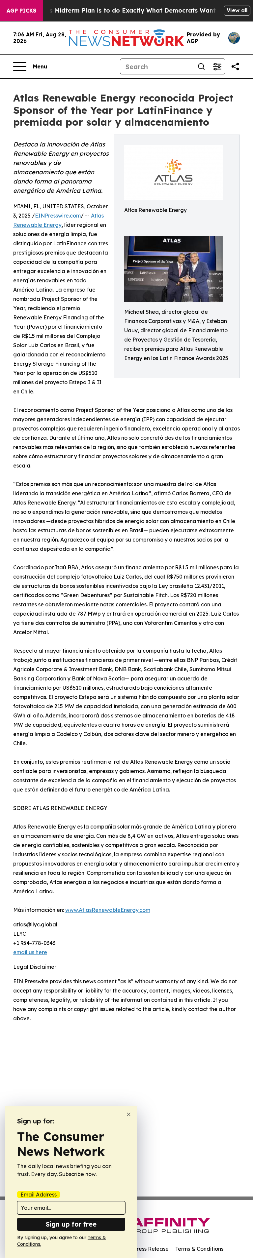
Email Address (38, 1194)
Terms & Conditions (199, 1248)
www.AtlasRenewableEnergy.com (107, 910)
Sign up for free (71, 1224)
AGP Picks (21, 10)
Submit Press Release (141, 1248)
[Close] (129, 1114)
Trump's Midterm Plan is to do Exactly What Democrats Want (122, 10)
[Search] (201, 66)
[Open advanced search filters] (217, 66)
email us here (30, 952)
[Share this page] (235, 66)
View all (237, 10)
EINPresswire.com (58, 215)
